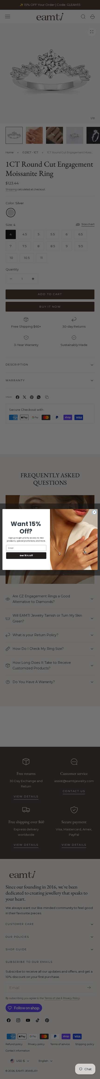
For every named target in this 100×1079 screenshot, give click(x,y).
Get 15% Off (26, 555)
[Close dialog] (94, 512)
